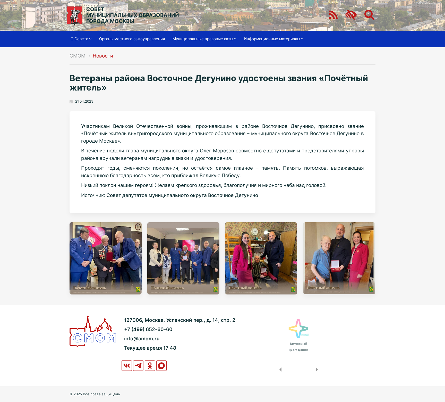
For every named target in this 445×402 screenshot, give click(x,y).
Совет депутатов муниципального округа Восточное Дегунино (182, 195)
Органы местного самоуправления (132, 38)
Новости (103, 56)
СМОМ (77, 56)
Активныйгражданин (298, 346)
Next (318, 369)
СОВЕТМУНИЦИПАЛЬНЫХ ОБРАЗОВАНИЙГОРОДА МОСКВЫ (132, 15)
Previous (279, 369)
